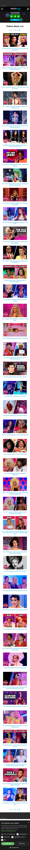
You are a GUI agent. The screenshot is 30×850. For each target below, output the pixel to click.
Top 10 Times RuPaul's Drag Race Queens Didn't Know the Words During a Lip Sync (15, 687)
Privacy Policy (14, 828)
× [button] (28, 822)
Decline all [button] (22, 843)
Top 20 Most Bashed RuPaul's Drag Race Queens (15, 610)
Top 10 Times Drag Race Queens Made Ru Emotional (15, 474)
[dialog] (15, 835)
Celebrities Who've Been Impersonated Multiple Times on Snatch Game (15, 146)
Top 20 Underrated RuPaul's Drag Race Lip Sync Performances (15, 726)
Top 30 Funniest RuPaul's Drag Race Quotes (15, 377)
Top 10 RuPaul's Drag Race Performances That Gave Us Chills (15, 107)
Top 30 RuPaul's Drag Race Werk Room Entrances (15, 338)
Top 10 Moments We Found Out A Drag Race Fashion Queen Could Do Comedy (15, 765)
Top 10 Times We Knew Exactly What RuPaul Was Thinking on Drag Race (15, 493)
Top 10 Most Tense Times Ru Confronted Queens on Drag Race (15, 261)
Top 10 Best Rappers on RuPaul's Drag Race (15, 571)
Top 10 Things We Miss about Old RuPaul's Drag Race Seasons (15, 242)
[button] (15, 831)
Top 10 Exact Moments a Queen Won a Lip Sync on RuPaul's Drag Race (15, 126)
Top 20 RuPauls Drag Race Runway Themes (15, 706)
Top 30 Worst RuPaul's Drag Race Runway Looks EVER (15, 223)
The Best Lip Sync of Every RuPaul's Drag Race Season (15, 745)
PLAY (14, 19)
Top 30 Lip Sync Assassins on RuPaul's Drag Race (15, 435)
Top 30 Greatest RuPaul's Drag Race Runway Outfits (15, 300)
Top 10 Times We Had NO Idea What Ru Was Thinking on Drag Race (15, 512)
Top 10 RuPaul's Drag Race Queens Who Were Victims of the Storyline (15, 552)
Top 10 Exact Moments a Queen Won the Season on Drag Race (15, 203)
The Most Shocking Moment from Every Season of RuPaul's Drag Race (15, 68)
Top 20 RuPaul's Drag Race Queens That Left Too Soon (15, 803)
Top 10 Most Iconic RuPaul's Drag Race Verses (15, 590)
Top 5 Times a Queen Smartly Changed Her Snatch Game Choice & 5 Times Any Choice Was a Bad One (15, 533)
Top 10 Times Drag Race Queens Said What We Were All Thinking (15, 784)
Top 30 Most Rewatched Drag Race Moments (15, 415)
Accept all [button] (8, 843)
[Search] (28, 8)
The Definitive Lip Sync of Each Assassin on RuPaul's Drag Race (15, 281)
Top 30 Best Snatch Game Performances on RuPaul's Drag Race (15, 358)
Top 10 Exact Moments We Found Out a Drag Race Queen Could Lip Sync (15, 184)
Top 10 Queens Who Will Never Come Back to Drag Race (15, 319)
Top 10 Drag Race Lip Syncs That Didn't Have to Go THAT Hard (15, 88)
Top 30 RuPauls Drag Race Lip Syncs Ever (15, 396)
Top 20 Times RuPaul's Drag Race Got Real (15, 668)
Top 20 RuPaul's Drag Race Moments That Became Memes (15, 165)
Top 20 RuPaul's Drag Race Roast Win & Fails (15, 629)
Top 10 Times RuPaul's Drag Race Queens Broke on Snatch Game (15, 649)
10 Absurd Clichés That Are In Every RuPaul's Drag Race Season (15, 49)
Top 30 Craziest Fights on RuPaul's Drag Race (15, 454)
